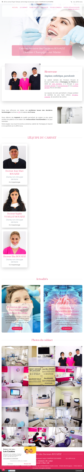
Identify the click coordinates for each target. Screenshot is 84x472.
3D (19, 112)
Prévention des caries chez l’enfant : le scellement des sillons (17, 310)
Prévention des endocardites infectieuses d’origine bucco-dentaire (67, 311)
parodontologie (63, 86)
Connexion (79, 470)
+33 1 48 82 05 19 (70, 458)
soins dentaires (57, 84)
